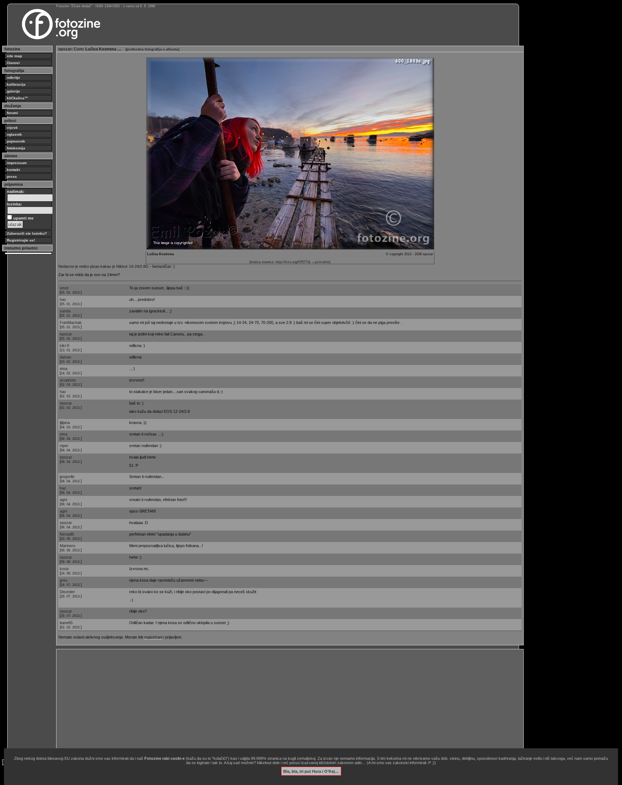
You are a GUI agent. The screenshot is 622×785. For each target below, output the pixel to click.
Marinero (67, 545)
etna (63, 368)
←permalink (320, 262)
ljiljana (65, 422)
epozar (64, 49)
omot (64, 288)
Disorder (67, 592)
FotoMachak (71, 322)
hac (63, 299)
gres (64, 580)
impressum (17, 163)
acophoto (68, 380)
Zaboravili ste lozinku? (27, 233)
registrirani (153, 637)
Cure (78, 49)
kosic (64, 569)
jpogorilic (67, 476)
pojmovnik (16, 141)
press (12, 177)
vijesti (12, 128)
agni (63, 499)
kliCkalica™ (17, 98)
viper (64, 445)
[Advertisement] (274, 701)
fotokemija (16, 148)
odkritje (13, 78)
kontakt (13, 170)
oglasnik (14, 134)
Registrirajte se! (21, 240)
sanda (65, 311)
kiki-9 (64, 345)
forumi (12, 113)
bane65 (66, 623)
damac (66, 357)
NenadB (67, 534)
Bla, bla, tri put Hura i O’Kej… (311, 771)
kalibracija (16, 84)
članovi (13, 63)
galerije (13, 91)
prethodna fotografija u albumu (152, 49)
